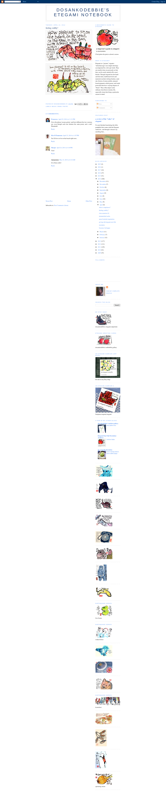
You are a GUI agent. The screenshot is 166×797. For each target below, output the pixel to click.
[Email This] (78, 104)
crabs (59, 106)
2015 (99, 176)
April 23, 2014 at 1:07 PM (71, 135)
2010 (99, 250)
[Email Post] (75, 104)
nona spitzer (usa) (111, 425)
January (102, 237)
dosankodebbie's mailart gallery (108, 423)
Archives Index (110, 439)
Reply (53, 129)
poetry (65, 106)
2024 (99, 167)
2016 (99, 173)
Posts (100, 104)
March (102, 232)
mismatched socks (104, 216)
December (103, 181)
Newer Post (49, 201)
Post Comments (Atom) (61, 205)
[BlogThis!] (80, 104)
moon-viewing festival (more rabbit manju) (112, 452)
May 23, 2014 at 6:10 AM (67, 160)
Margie (53, 147)
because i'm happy (104, 228)
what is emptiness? (104, 207)
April (101, 205)
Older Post (89, 201)
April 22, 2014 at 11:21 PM (66, 119)
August (102, 193)
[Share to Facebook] (85, 104)
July (101, 196)
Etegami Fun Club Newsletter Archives (107, 437)
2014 (99, 179)
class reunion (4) (104, 213)
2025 (99, 164)
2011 (99, 247)
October (102, 187)
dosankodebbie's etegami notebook (83, 12)
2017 (99, 170)
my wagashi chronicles (105, 450)
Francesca (54, 119)
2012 (99, 244)
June (101, 199)
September (103, 190)
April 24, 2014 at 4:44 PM (64, 148)
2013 (99, 241)
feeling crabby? (104, 210)
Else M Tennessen (56, 135)
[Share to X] (83, 104)
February (102, 235)
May (101, 202)
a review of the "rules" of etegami (104, 120)
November (103, 184)
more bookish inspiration (106, 219)
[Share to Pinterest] (87, 104)
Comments (101, 108)
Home (69, 201)
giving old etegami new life (107, 222)
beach (54, 106)
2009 (99, 253)
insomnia (102, 225)
